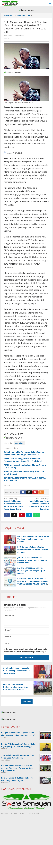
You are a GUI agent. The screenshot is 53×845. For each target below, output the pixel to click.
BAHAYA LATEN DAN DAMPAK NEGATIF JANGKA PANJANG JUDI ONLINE (31, 570)
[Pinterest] (35, 492)
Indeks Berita (19, 813)
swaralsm (19, 443)
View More (26, 701)
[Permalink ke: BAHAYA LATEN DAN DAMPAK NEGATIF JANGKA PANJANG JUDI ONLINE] (10, 571)
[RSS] (41, 492)
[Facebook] (23, 492)
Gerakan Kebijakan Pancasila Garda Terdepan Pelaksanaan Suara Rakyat (33, 539)
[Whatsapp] (36, 515)
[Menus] (50, 2)
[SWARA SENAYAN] (9, 3)
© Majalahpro (6, 813)
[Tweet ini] (14, 515)
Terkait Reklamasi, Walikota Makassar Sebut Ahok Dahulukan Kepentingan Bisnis (14, 503)
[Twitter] (29, 492)
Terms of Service (33, 813)
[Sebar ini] (7, 515)
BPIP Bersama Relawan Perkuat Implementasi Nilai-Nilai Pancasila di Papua (32, 549)
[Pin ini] (22, 515)
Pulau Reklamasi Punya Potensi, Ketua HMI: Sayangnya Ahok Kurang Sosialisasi (38, 503)
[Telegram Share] (29, 515)
